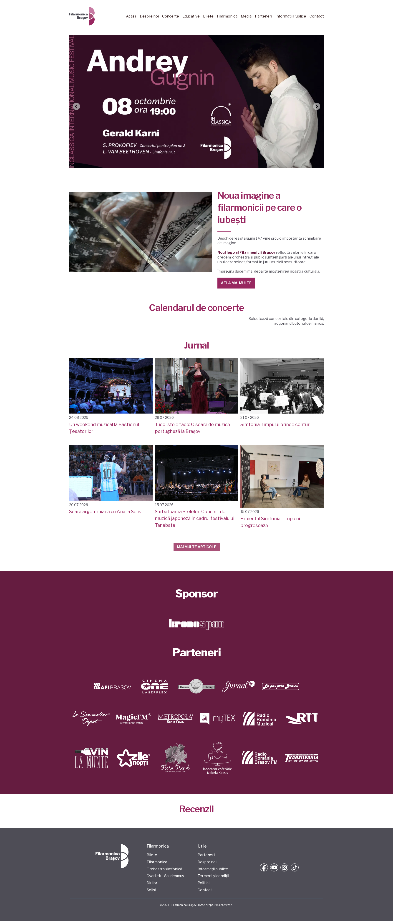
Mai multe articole (196, 547)
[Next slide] (316, 106)
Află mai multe (236, 283)
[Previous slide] (76, 106)
